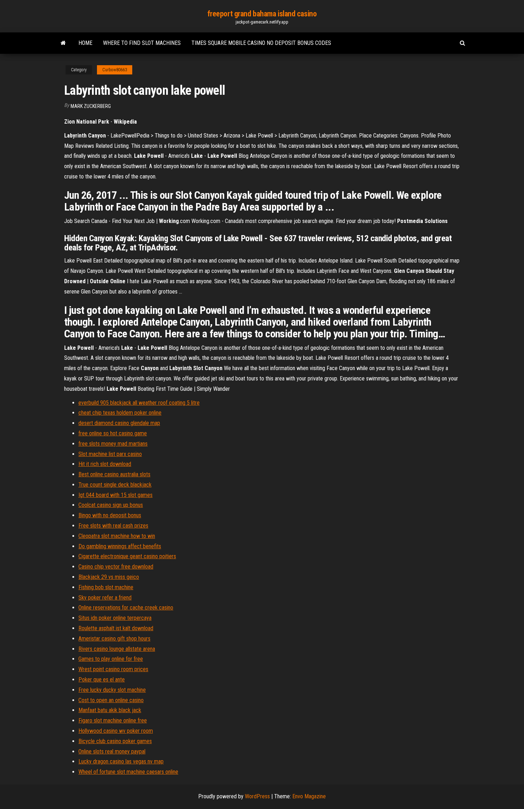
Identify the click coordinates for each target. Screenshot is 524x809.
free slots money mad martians (113, 443)
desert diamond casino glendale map (119, 423)
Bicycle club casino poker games (115, 741)
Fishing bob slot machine (105, 587)
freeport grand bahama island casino (262, 13)
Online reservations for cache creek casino (125, 607)
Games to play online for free (110, 658)
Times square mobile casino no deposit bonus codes (261, 43)
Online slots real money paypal (111, 751)
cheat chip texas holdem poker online (119, 412)
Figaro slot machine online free (112, 720)
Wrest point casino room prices (113, 669)
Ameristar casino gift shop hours (114, 638)
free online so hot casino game (112, 433)
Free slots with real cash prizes (113, 525)
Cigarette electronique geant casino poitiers (127, 556)
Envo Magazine (309, 796)
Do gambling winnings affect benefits (119, 546)
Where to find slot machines (142, 43)
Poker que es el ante (101, 679)
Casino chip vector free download (115, 566)
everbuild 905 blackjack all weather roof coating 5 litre (139, 402)
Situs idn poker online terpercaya (114, 617)
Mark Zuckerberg (91, 106)
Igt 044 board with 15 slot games (115, 495)
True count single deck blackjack (114, 484)
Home (85, 43)
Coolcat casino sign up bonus (110, 505)
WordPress (257, 796)
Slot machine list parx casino (110, 454)
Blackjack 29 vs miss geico (108, 577)
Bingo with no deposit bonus (109, 515)
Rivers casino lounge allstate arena (116, 648)
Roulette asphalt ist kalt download (115, 628)
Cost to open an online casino (111, 700)
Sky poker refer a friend (105, 597)
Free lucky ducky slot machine (112, 689)
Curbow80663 (114, 69)
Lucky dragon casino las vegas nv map (121, 761)
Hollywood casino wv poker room (115, 730)
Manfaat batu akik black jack (109, 710)
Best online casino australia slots (114, 474)
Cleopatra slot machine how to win (116, 536)
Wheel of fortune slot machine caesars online (128, 771)
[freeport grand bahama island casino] (63, 43)
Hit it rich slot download (104, 464)
